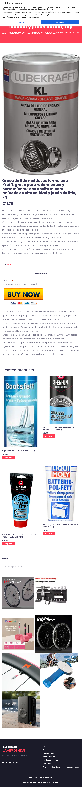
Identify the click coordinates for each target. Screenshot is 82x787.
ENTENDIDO (60, 22)
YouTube (33, 777)
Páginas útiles (48, 753)
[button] (76, 55)
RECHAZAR (21, 22)
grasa (9, 264)
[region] (41, 13)
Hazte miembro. (46, 777)
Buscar (5, 558)
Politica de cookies (50, 760)
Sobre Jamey (48, 764)
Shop (4, 33)
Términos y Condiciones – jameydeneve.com (61, 767)
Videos (45, 750)
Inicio (45, 746)
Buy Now (8, 457)
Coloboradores (49, 757)
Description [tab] (41, 273)
